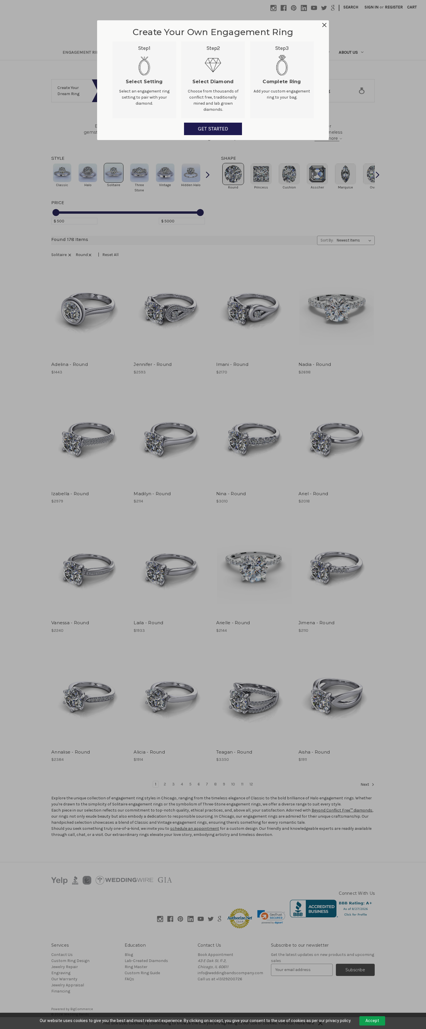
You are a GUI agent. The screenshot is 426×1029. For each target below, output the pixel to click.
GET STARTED (213, 129)
